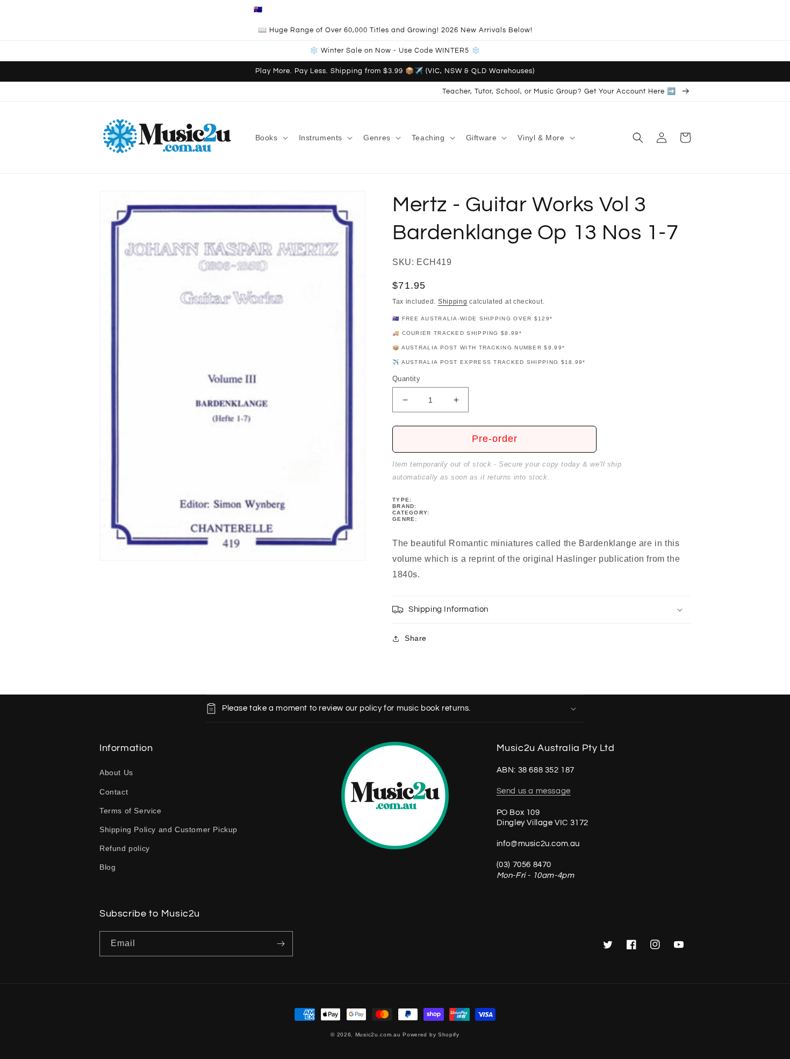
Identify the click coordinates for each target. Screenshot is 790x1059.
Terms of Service (130, 810)
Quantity (406, 379)
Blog (107, 867)
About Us (116, 772)
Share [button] (416, 638)
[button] (270, 137)
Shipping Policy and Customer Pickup (168, 829)
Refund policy (124, 848)
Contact (113, 792)
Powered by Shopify (431, 1034)
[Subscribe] (280, 943)
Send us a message (534, 791)
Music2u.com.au (378, 1034)
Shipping (453, 301)
